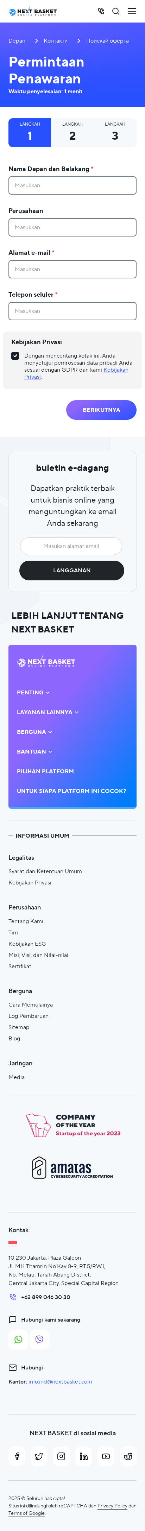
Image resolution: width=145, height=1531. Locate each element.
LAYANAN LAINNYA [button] (44, 712)
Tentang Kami (25, 921)
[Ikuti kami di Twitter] (39, 1456)
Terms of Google (26, 1513)
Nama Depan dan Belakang (51, 169)
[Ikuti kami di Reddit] (128, 1456)
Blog (14, 1038)
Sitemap (19, 1027)
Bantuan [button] (31, 752)
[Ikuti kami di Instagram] (61, 1456)
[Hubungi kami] (101, 11)
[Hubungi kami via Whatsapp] (18, 1339)
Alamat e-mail (31, 252)
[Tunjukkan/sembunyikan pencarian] (115, 11)
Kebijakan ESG (27, 944)
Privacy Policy (112, 1505)
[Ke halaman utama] (32, 11)
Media (16, 1077)
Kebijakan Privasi (36, 342)
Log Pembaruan (28, 1016)
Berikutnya (101, 410)
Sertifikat (19, 966)
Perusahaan (25, 210)
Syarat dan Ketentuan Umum (45, 871)
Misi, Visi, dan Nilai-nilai (38, 955)
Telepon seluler (33, 294)
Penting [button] (30, 692)
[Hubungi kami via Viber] (39, 1339)
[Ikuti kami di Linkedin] (83, 1456)
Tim (13, 932)
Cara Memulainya (30, 1005)
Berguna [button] (31, 732)
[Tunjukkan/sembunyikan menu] (132, 11)
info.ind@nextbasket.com (60, 1382)
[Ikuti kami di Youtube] (105, 1456)
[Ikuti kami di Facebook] (16, 1456)
